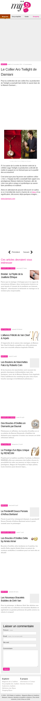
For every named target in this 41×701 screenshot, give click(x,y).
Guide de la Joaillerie (8, 686)
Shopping (36, 16)
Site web (6, 642)
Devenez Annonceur (26, 684)
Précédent (16, 252)
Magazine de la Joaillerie (10, 681)
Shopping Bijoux (7, 690)
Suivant (26, 252)
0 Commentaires (27, 64)
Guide (27, 16)
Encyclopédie (16, 16)
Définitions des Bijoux (9, 688)
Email (12, 636)
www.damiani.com (8, 199)
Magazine (5, 16)
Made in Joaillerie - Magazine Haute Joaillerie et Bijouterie (20, 6)
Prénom (8, 630)
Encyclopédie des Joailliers (10, 684)
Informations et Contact (27, 681)
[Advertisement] (20, 40)
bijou (34, 192)
